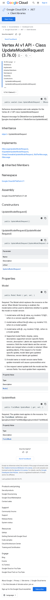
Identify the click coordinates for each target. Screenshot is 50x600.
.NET (32, 9)
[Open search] (33, 2)
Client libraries (18, 13)
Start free (9, 19)
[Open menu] (3, 3)
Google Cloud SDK (16, 9)
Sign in (44, 3)
